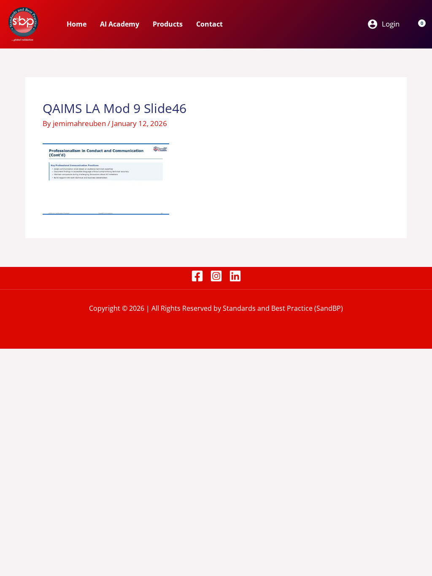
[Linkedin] (235, 276)
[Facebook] (197, 276)
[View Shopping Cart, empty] (417, 24)
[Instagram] (216, 276)
